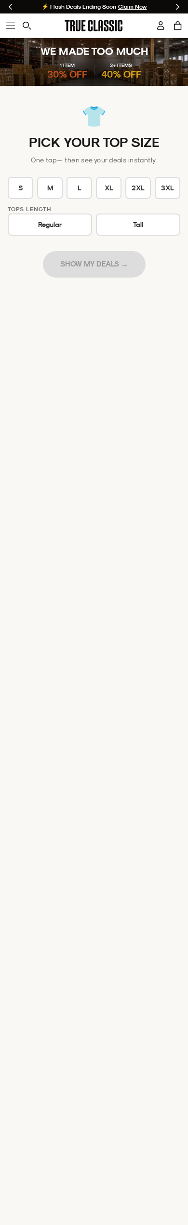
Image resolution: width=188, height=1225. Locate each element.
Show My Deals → (94, 263)
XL (109, 188)
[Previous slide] (10, 7)
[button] (178, 25)
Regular (50, 224)
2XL (138, 188)
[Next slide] (177, 7)
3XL (167, 188)
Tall (138, 224)
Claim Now (132, 7)
